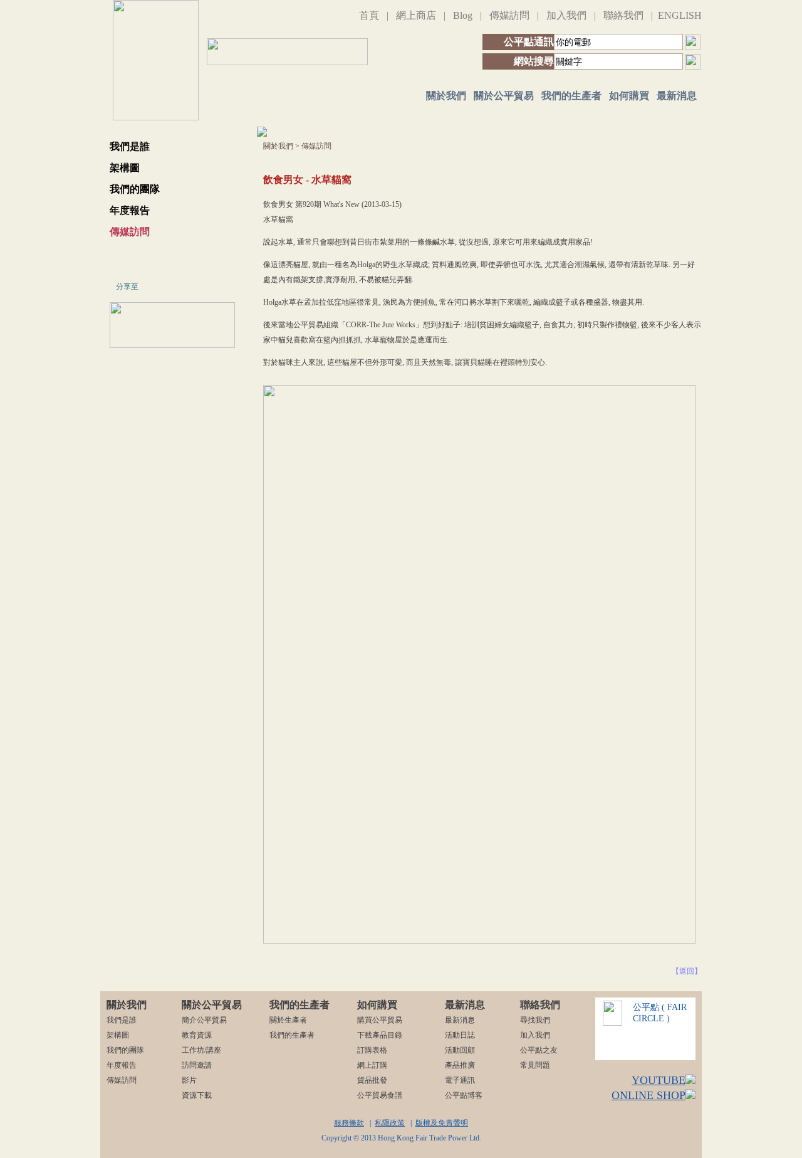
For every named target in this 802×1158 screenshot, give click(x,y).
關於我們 (446, 95)
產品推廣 (460, 1065)
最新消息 (677, 95)
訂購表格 (372, 1050)
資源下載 (197, 1095)
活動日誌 (460, 1035)
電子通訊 (460, 1080)
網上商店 (416, 15)
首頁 (369, 15)
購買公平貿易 (379, 1020)
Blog (462, 15)
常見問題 (535, 1065)
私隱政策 (390, 1123)
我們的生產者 (571, 95)
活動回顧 (460, 1050)
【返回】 (687, 971)
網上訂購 (372, 1065)
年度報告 (130, 210)
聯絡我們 (623, 15)
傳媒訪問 (509, 15)
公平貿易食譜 (379, 1095)
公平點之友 (539, 1050)
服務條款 (349, 1123)
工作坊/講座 (201, 1050)
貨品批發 (372, 1080)
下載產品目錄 (379, 1035)
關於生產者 (288, 1020)
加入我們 (566, 15)
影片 (189, 1080)
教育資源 (197, 1035)
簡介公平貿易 (204, 1020)
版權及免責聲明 (441, 1123)
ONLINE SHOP (648, 1095)
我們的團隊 (135, 189)
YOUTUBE (658, 1080)
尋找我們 (535, 1020)
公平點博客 (463, 1095)
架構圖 (125, 167)
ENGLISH (680, 15)
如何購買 (629, 95)
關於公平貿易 (504, 95)
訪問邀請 (197, 1065)
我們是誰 (130, 146)
